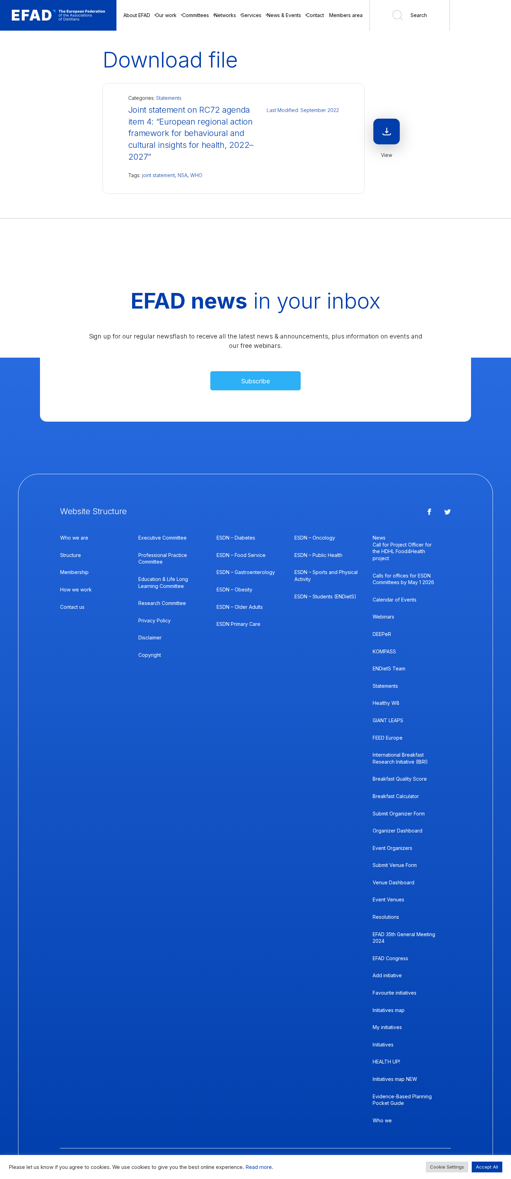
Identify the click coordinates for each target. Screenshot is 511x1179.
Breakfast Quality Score (400, 779)
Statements (168, 98)
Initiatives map (389, 1010)
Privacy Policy (154, 620)
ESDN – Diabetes (236, 538)
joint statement (158, 175)
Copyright (149, 655)
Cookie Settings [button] (447, 1167)
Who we (382, 1120)
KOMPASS (384, 651)
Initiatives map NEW (395, 1079)
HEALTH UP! (386, 1062)
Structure (70, 555)
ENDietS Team (389, 668)
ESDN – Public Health (318, 555)
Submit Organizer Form (399, 813)
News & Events (284, 15)
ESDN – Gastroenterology (246, 572)
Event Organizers (392, 848)
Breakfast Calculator (396, 796)
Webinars (383, 617)
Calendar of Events (394, 600)
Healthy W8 (386, 703)
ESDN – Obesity (234, 589)
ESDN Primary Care (238, 624)
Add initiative (387, 975)
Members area (346, 15)
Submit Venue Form (395, 865)
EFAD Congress (390, 958)
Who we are (74, 538)
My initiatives (387, 1027)
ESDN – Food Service (241, 555)
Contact (315, 15)
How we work (76, 589)
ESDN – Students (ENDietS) (325, 596)
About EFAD (136, 15)
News (379, 538)
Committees (195, 15)
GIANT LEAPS (388, 720)
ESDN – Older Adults (240, 607)
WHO (196, 175)
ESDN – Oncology (314, 538)
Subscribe (255, 381)
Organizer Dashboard (397, 831)
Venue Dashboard (393, 882)
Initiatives (383, 1044)
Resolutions (386, 917)
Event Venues (388, 899)
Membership (74, 572)
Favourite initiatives (394, 993)
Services (251, 15)
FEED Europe (388, 738)
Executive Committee (162, 538)
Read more (258, 1167)
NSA (182, 175)
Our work (166, 15)
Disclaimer (150, 637)
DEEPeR (382, 634)
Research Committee (162, 603)
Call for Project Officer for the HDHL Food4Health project (402, 551)
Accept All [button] (487, 1167)
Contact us (72, 607)
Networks (225, 15)
